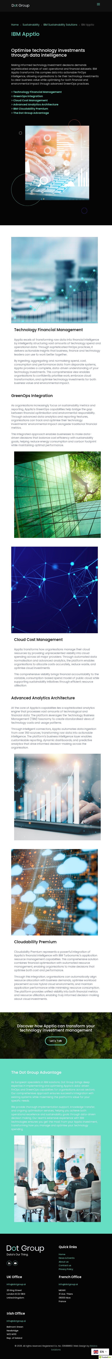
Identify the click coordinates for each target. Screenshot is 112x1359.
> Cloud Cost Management (29, 100)
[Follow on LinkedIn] (9, 1263)
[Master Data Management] (54, 934)
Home (62, 1254)
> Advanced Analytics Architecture (34, 104)
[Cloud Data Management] (54, 632)
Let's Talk (56, 1041)
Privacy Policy (66, 1269)
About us (64, 1261)
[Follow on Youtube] (15, 1263)
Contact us (65, 1265)
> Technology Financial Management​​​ (36, 92)
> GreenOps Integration (27, 96)
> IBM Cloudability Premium (29, 108)
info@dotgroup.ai (16, 1284)
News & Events (67, 1257)
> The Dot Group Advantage (30, 113)
